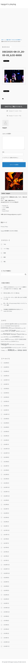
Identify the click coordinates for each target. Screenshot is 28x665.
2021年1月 (6, 560)
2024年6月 (6, 427)
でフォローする (15, 111)
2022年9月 (6, 500)
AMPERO (7, 324)
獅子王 (16, 350)
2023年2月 (6, 483)
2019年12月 (6, 607)
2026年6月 (6, 362)
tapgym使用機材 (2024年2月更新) (9, 230)
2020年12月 (7, 564)
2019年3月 (6, 633)
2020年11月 (6, 569)
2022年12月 (6, 487)
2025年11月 (6, 380)
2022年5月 (6, 513)
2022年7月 (6, 509)
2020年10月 (7, 573)
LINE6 (10, 337)
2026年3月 (6, 375)
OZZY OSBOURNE (20, 339)
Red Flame (9, 341)
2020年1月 (6, 603)
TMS (5, 244)
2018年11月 (6, 646)
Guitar (22, 328)
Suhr (18, 341)
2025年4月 (6, 397)
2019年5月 (6, 624)
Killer (22, 334)
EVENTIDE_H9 (6, 328)
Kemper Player (16, 334)
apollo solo (13, 324)
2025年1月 (6, 410)
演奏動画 (11, 350)
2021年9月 (6, 539)
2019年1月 (6, 637)
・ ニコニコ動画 (5, 207)
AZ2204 (24, 324)
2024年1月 (6, 444)
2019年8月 (6, 620)
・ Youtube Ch (4, 205)
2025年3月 (6, 401)
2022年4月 (6, 517)
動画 (5, 253)
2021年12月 (6, 530)
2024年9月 (6, 418)
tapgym (5, 344)
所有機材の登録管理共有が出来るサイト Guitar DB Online (14, 310)
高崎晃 (25, 350)
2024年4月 (6, 431)
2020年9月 (6, 577)
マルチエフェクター (17, 347)
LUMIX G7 (22, 337)
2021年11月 (6, 534)
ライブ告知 (6, 248)
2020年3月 (6, 594)
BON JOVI (3, 325)
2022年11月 (6, 491)
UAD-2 (14, 344)
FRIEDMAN (18, 328)
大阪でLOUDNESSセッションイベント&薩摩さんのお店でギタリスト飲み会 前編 (15, 287)
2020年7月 (6, 581)
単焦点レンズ (4, 350)
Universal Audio (20, 344)
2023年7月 (6, 466)
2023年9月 (6, 457)
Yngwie (3, 347)
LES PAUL (6, 337)
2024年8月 (6, 423)
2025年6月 (6, 388)
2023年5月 (6, 474)
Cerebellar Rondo (9, 325)
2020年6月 (6, 586)
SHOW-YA (14, 341)
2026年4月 (6, 371)
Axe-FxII (19, 324)
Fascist (13, 328)
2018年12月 (6, 642)
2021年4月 (6, 547)
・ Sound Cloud (5, 211)
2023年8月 (6, 461)
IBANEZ (18, 331)
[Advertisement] (14, 23)
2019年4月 (6, 629)
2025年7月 (6, 384)
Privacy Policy (4, 226)
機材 (5, 257)
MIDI (7, 339)
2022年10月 (7, 496)
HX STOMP (10, 331)
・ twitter (3, 209)
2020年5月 (6, 590)
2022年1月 (6, 526)
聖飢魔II (20, 350)
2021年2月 (6, 556)
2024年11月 (6, 414)
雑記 (5, 261)
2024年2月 (6, 440)
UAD (10, 344)
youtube (8, 347)
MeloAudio (3, 339)
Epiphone (16, 325)
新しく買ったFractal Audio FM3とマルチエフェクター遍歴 (15, 304)
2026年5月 (6, 367)
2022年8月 (6, 504)
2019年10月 (7, 612)
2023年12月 (7, 448)
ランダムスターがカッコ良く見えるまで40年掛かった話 (15, 298)
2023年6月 (6, 470)
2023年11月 (6, 453)
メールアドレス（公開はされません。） (10, 157)
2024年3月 (6, 435)
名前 (3, 152)
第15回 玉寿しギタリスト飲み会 (11, 293)
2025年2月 (6, 405)
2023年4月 (6, 478)
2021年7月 (6, 543)
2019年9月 (6, 616)
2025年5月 (6, 392)
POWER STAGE (4, 341)
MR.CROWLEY (12, 339)
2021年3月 (6, 551)
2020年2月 (6, 599)
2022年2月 (6, 521)
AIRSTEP (2, 324)
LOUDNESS (16, 337)
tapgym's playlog (8, 4)
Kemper (7, 334)
